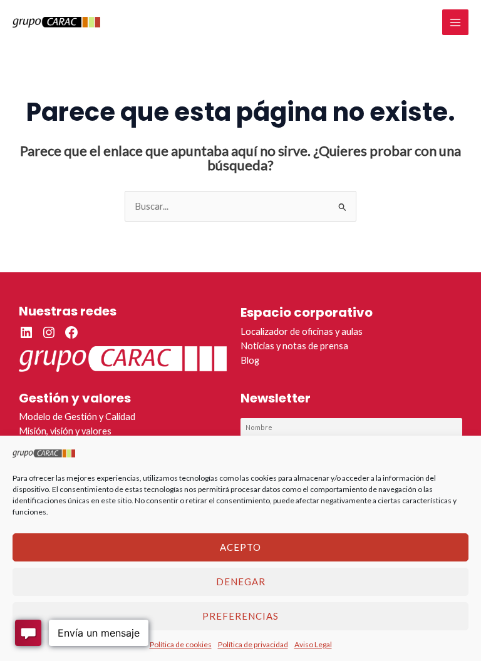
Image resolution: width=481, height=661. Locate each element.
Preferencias (240, 616)
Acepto (240, 547)
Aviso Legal (313, 644)
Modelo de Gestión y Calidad (77, 416)
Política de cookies (181, 644)
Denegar (241, 581)
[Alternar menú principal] (455, 22)
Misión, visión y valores (65, 431)
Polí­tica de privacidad (253, 644)
